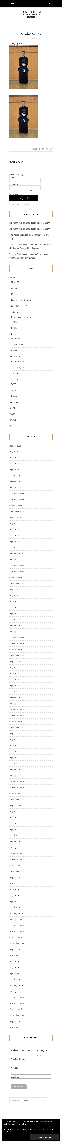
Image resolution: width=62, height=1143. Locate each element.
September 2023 (16, 655)
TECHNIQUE (18, 367)
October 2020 (15, 865)
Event (12, 426)
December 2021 (16, 781)
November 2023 (16, 643)
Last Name (16, 1077)
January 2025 (15, 559)
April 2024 (14, 613)
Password (13, 184)
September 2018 (16, 1015)
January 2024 (15, 631)
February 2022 (16, 769)
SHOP (12, 408)
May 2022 (14, 751)
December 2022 (16, 709)
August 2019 (15, 949)
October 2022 (15, 721)
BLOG (12, 420)
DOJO (12, 414)
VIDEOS (13, 402)
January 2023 (15, 703)
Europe (14, 396)
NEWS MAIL (17, 338)
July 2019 (13, 955)
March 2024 (14, 619)
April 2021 (14, 829)
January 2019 (15, 991)
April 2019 (14, 973)
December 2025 (16, 493)
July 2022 (13, 739)
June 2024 (14, 601)
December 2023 (16, 637)
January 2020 (15, 919)
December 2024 (16, 565)
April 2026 (14, 469)
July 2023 (13, 667)
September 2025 (16, 511)
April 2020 (14, 901)
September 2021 (16, 799)
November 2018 (16, 1003)
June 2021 (14, 817)
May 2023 (14, 679)
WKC (13, 384)
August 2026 (15, 445)
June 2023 (14, 673)
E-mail (12, 177)
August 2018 (15, 1021)
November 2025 (16, 499)
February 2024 (16, 625)
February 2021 (16, 841)
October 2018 (15, 1009)
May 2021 (14, 823)
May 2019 (14, 967)
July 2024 (13, 595)
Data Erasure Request (21, 299)
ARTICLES (14, 356)
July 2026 (13, 451)
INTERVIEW (17, 361)
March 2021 (14, 835)
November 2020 (16, 859)
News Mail (16, 281)
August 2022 (15, 733)
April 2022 (14, 757)
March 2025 (14, 547)
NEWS (12, 333)
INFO (12, 277)
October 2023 (15, 649)
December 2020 (16, 853)
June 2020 (14, 889)
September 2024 (16, 583)
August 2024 (15, 589)
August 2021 (15, 805)
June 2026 (14, 457)
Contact (14, 293)
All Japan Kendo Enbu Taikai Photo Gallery (29, 222)
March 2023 (14, 691)
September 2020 (16, 871)
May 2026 (14, 463)
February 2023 (16, 697)
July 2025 (13, 523)
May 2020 (14, 895)
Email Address (18, 1059)
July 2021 (13, 811)
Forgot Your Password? (21, 316)
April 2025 (14, 541)
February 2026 (16, 481)
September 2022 (16, 727)
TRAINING (16, 373)
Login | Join (14, 311)
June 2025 (14, 529)
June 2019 (14, 961)
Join (15, 321)
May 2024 (14, 607)
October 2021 (15, 793)
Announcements (18, 344)
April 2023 (14, 685)
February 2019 (16, 985)
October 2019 (15, 937)
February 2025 (16, 553)
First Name (16, 1068)
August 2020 (15, 877)
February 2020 (16, 913)
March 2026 (14, 475)
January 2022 (15, 775)
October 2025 (15, 505)
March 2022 (14, 763)
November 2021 (16, 787)
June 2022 (14, 745)
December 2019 (16, 925)
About (14, 287)
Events (14, 350)
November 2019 (16, 931)
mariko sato (16, 162)
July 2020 (13, 883)
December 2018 (16, 997)
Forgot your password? (19, 204)
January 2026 (15, 487)
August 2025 (15, 517)
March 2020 (14, 907)
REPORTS (14, 379)
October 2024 (15, 577)
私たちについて (19, 306)
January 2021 (15, 847)
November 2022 (16, 715)
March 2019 (14, 979)
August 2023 (15, 661)
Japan (13, 390)
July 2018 (13, 1027)
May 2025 (14, 535)
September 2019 (16, 943)
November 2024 (16, 571)
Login (14, 327)
